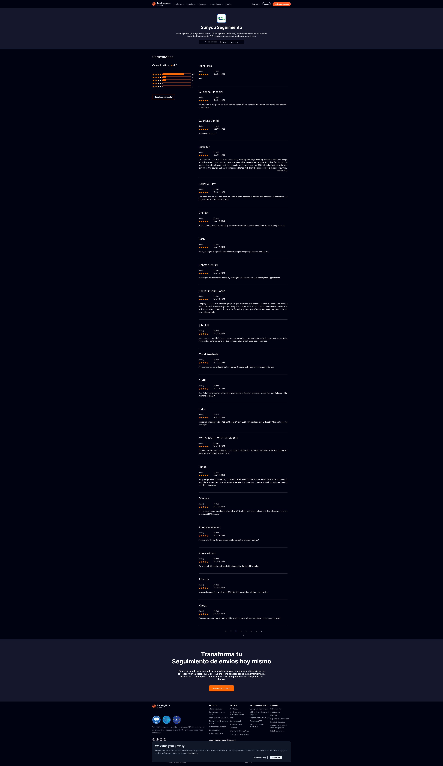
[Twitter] (161, 739)
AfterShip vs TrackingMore (239, 731)
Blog (231, 718)
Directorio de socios (277, 722)
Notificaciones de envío (217, 727)
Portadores (191, 4)
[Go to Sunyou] (221, 18)
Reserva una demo (221, 688)
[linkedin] (153, 739)
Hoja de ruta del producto (279, 719)
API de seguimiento (216, 709)
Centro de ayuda (236, 721)
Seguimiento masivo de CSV (260, 718)
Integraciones (214, 730)
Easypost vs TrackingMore (239, 734)
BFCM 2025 (234, 709)
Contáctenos (275, 712)
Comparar (233, 728)
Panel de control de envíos (218, 718)
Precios (228, 4)
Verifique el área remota (259, 709)
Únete (266, 4)
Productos (178, 4)
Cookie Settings (260, 758)
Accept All (276, 758)
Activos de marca (236, 724)
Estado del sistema (277, 731)
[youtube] (164, 739)
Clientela (273, 715)
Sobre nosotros (275, 709)
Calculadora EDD (256, 721)
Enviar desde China (216, 733)
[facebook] (157, 739)
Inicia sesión (255, 4)
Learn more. (193, 753)
